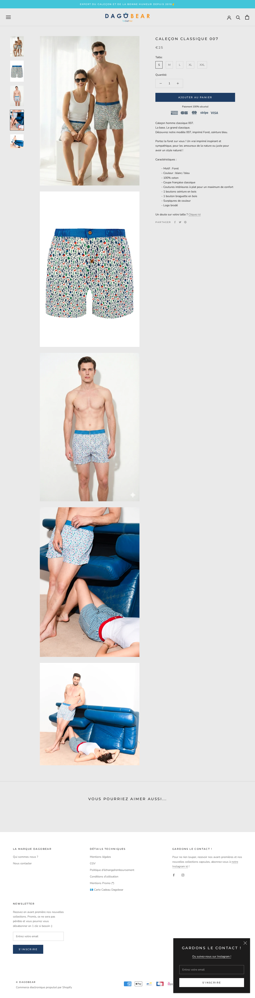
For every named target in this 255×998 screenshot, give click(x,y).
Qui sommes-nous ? (25, 857)
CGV (93, 863)
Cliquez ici (194, 214)
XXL (202, 65)
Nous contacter (22, 863)
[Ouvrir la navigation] (8, 17)
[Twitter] (180, 222)
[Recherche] (238, 17)
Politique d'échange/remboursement (112, 870)
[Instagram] (182, 875)
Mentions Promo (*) (102, 883)
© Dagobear (26, 982)
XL (190, 65)
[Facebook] (175, 222)
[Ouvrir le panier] (247, 17)
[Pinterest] (185, 222)
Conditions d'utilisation (104, 876)
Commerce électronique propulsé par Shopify (44, 987)
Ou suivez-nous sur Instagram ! (211, 956)
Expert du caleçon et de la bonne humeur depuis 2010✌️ (127, 4)
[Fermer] (245, 943)
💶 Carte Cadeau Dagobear (106, 890)
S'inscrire (211, 982)
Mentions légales (100, 857)
